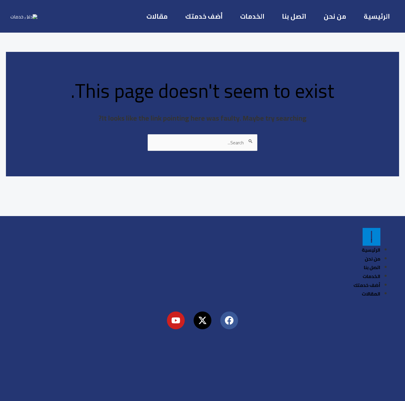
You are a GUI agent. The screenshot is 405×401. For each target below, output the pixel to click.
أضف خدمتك (204, 16)
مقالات (157, 16)
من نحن (335, 16)
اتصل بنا (294, 16)
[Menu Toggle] (371, 237)
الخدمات (252, 16)
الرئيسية (377, 16)
